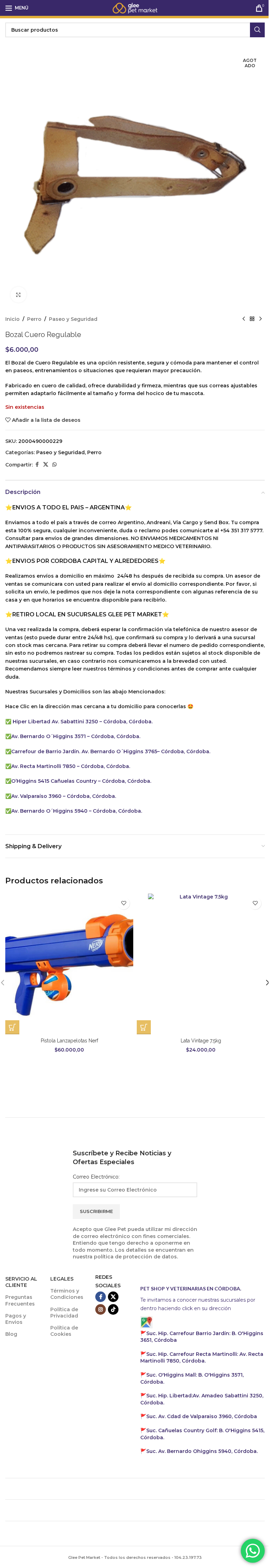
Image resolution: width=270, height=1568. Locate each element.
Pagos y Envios (15, 1319)
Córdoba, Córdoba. (126, 781)
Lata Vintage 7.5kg (201, 1040)
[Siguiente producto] (260, 319)
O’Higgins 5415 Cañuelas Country (54, 781)
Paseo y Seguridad (73, 319)
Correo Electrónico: (96, 1177)
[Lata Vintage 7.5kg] (201, 964)
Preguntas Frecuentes (20, 1300)
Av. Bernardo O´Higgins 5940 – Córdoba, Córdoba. (76, 811)
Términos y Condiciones (66, 1294)
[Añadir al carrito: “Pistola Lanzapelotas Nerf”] (12, 1027)
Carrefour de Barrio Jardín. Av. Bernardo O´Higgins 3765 (84, 751)
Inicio (12, 319)
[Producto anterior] (243, 319)
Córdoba (201, 1416)
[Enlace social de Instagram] (100, 1309)
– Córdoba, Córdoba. (126, 721)
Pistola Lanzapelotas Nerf (69, 1040)
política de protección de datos (135, 1256)
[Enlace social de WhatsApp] (54, 464)
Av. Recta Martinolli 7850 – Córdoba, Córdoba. (70, 766)
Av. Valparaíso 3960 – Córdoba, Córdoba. (63, 796)
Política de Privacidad (64, 1312)
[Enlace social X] (45, 464)
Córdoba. (201, 1357)
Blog (11, 1334)
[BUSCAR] (257, 30)
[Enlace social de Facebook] (37, 464)
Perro (34, 319)
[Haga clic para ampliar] (18, 295)
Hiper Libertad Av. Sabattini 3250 (55, 721)
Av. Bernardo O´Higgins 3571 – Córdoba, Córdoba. (75, 736)
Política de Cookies (64, 1331)
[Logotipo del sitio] (135, 7)
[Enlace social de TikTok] (113, 1309)
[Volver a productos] (252, 319)
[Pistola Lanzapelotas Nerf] (69, 964)
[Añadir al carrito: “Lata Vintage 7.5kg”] (144, 1027)
